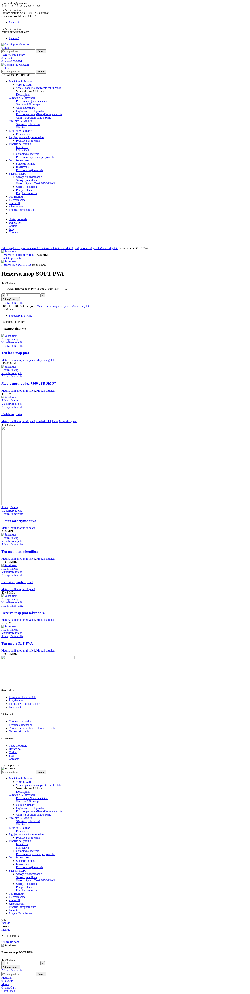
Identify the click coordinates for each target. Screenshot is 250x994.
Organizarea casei (28, 248)
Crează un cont (10, 942)
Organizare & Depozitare (30, 111)
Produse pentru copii (28, 140)
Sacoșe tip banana (26, 186)
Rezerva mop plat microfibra (18, 254)
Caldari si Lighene (47, 421)
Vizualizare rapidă (11, 342)
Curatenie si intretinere (52, 248)
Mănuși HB (23, 150)
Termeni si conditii (19, 731)
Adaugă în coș (10, 299)
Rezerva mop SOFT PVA (16, 264)
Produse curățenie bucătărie (32, 101)
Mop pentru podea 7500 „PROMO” (28, 383)
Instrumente (23, 167)
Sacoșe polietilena (26, 180)
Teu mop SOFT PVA (17, 643)
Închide (5, 922)
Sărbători (21, 127)
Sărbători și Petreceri (28, 124)
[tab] (129, 315)
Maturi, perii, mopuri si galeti (82, 248)
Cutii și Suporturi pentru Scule (33, 117)
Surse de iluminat (26, 163)
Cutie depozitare (25, 107)
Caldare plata (11, 414)
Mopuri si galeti (109, 248)
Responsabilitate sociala (22, 697)
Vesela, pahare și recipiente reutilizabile (38, 87)
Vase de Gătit (23, 84)
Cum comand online (20, 721)
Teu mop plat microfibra (19, 551)
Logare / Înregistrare (20, 913)
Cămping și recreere (27, 153)
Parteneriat (15, 707)
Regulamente (16, 700)
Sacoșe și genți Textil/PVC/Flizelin (36, 183)
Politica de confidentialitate (24, 703)
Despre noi (15, 748)
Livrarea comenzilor (20, 724)
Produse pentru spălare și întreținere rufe (39, 114)
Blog (11, 755)
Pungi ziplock (24, 190)
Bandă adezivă (24, 134)
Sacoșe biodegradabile (29, 176)
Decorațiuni (23, 94)
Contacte (14, 758)
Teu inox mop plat (15, 353)
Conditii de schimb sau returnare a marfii (32, 728)
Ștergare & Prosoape (28, 104)
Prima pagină (9, 248)
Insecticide (22, 147)
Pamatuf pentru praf (17, 582)
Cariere (13, 752)
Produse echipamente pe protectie (35, 157)
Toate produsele (18, 745)
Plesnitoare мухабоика (18, 521)
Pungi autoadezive (26, 193)
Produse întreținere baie (29, 170)
